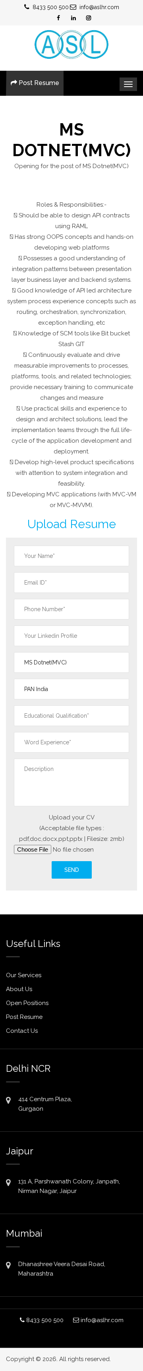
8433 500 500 (51, 7)
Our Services (23, 975)
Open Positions (27, 1003)
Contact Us (22, 1030)
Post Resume (38, 83)
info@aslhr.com (99, 7)
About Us (19, 989)
